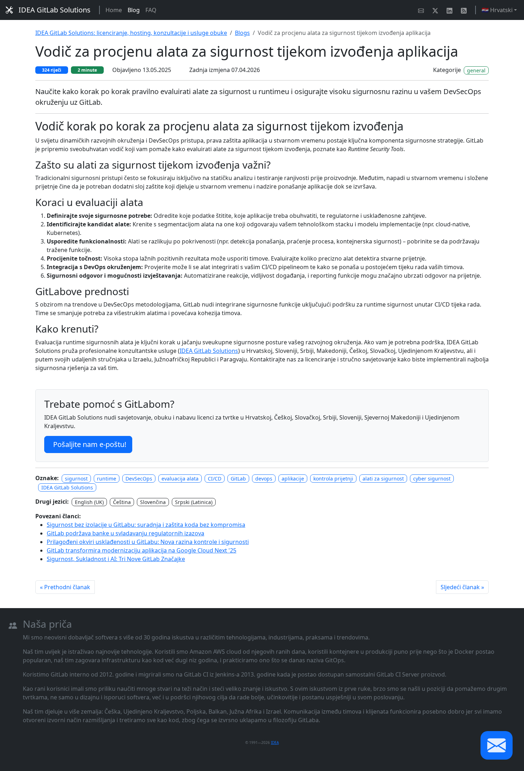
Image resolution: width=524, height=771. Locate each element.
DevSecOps (138, 478)
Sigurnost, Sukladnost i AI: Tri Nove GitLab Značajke (116, 559)
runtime (106, 478)
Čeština (122, 502)
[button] (497, 745)
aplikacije (293, 478)
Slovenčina (153, 502)
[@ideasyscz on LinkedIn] (451, 10)
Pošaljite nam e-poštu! (89, 444)
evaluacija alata (180, 478)
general (476, 70)
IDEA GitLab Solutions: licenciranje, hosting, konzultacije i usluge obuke (131, 33)
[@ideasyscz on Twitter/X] (437, 10)
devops (263, 478)
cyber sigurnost (432, 478)
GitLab (238, 478)
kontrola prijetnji (333, 478)
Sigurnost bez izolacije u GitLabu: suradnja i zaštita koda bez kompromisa (146, 525)
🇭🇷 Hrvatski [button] (497, 10)
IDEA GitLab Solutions (55, 10)
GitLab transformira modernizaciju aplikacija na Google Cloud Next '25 (141, 550)
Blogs (242, 33)
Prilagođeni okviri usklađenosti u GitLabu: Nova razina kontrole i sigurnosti (148, 542)
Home (114, 10)
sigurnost (76, 478)
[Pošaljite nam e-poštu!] (422, 10)
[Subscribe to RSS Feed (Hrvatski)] (465, 10)
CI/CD (214, 478)
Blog (134, 10)
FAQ (150, 10)
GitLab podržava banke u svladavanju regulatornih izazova (125, 533)
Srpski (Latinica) (193, 502)
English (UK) (89, 502)
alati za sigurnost (383, 478)
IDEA (275, 742)
